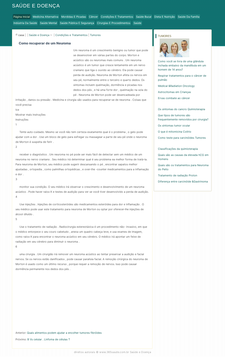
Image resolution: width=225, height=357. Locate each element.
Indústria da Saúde (25, 23)
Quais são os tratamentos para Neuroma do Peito (183, 167)
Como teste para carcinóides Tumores (182, 137)
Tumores (95, 35)
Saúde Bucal (143, 16)
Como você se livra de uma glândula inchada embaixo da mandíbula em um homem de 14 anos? (182, 65)
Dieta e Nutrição (164, 16)
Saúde (137, 23)
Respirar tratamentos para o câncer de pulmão (182, 77)
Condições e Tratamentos (117, 16)
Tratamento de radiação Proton (177, 175)
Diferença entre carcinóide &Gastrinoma (183, 181)
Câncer (93, 16)
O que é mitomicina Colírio (174, 131)
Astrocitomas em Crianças (174, 92)
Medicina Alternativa (45, 16)
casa (21, 35)
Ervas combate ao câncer (174, 98)
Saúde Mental (48, 23)
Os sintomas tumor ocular (174, 125)
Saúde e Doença (36, 6)
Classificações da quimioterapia (178, 148)
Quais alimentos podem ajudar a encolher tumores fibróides (64, 332)
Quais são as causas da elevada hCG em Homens (183, 157)
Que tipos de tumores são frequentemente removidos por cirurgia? (183, 117)
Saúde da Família (188, 16)
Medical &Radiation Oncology (176, 86)
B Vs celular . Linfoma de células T (48, 339)
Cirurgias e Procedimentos (113, 23)
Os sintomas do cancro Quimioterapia (181, 109)
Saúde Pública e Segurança (77, 23)
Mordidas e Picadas (73, 16)
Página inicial (22, 16)
